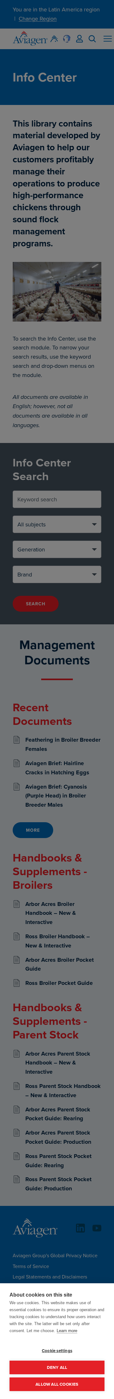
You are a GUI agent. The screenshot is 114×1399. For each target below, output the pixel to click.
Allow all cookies (56, 1384)
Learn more (67, 1330)
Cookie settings (57, 1350)
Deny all (57, 1367)
